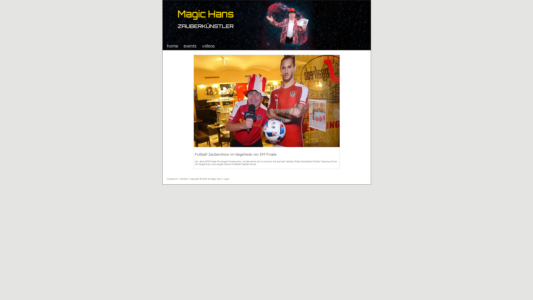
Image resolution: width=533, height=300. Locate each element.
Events (190, 45)
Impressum (172, 179)
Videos (208, 45)
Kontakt (184, 179)
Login (226, 179)
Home (172, 45)
